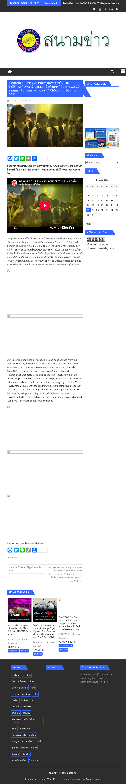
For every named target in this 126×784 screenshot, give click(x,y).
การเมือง (27, 675)
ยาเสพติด (16, 713)
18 (97, 205)
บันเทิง (14, 700)
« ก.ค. (88, 223)
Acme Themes (93, 778)
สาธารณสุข (25, 728)
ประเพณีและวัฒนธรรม (22, 706)
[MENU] (123, 71)
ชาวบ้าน (15, 694)
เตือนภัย (15, 754)
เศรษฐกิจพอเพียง (19, 760)
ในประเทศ (13, 557)
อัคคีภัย (32, 735)
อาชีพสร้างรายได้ (33, 741)
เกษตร (34, 747)
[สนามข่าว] (10, 71)
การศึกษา (16, 675)
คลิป (33, 687)
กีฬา (32, 681)
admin (27, 100)
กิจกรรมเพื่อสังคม (65, 645)
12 (102, 200)
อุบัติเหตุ (24, 747)
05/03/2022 (15, 639)
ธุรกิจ (35, 694)
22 (116, 205)
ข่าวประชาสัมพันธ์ (20, 687)
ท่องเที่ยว (26, 694)
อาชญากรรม (13, 651)
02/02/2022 (40, 642)
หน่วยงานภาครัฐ (19, 735)
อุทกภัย (15, 747)
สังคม (14, 728)
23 (88, 209)
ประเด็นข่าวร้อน (27, 700)
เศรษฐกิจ (26, 754)
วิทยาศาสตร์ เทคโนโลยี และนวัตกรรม (24, 721)
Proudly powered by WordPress (42, 778)
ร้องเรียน (26, 713)
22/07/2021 (66, 634)
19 (102, 205)
